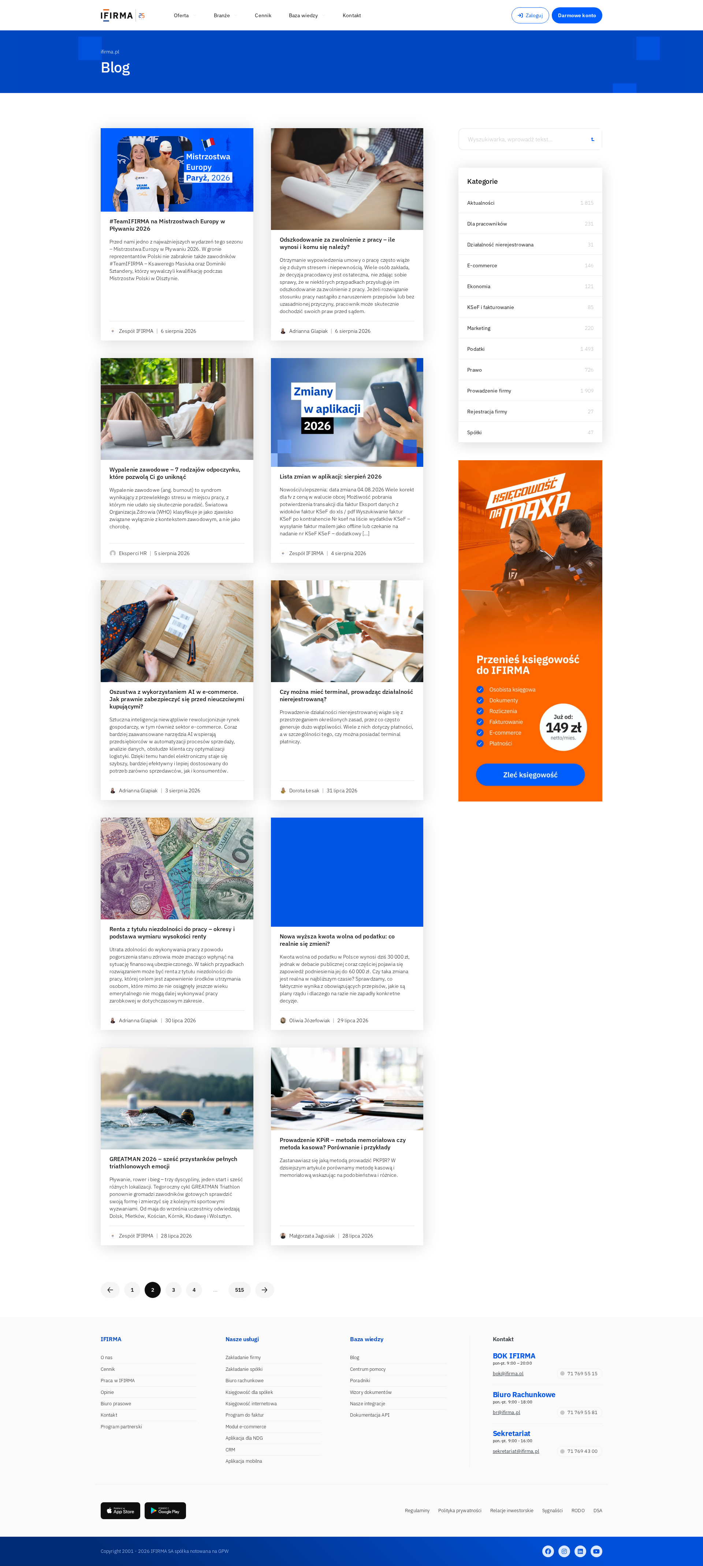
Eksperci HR (133, 553)
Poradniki (360, 1380)
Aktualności (481, 203)
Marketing (478, 328)
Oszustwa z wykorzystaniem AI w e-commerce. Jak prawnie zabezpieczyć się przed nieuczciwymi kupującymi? (176, 699)
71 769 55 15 (583, 1373)
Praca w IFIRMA (118, 1380)
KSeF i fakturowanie (490, 307)
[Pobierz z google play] (165, 1510)
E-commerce (482, 265)
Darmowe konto (577, 15)
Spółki (474, 432)
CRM (230, 1450)
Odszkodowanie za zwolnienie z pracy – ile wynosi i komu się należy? (337, 243)
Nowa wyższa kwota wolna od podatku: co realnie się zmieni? (337, 940)
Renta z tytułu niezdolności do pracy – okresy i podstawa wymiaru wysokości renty (172, 932)
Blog (354, 1357)
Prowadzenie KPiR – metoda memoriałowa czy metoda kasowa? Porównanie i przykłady (343, 1143)
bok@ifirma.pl (508, 1373)
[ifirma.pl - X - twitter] (564, 1551)
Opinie (107, 1392)
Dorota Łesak (304, 790)
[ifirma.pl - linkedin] (580, 1551)
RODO (578, 1510)
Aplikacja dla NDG (244, 1438)
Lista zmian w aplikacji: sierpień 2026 (331, 476)
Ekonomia (478, 286)
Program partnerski (121, 1427)
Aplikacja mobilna (244, 1461)
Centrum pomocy (368, 1369)
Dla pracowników (487, 223)
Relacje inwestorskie (511, 1510)
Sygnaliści (552, 1510)
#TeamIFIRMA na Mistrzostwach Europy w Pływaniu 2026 (167, 224)
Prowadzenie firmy (489, 390)
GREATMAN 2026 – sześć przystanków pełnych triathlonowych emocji (173, 1162)
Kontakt (109, 1415)
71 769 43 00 (583, 1451)
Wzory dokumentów (371, 1392)
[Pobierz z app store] (120, 1510)
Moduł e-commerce (246, 1427)
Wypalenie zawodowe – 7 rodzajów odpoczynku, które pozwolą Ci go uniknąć (175, 473)
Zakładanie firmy (243, 1357)
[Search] (592, 139)
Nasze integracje (367, 1404)
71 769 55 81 (583, 1412)
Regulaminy (417, 1510)
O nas (107, 1357)
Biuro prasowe (116, 1404)
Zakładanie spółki (244, 1369)
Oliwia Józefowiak (309, 1020)
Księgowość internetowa (251, 1404)
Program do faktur (245, 1415)
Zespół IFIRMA (136, 331)
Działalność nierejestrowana (500, 244)
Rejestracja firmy (487, 411)
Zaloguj (534, 15)
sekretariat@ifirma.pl (516, 1451)
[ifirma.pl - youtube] (596, 1551)
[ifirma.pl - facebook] (548, 1551)
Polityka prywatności (459, 1510)
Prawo (474, 370)
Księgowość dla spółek (249, 1392)
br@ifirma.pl (506, 1412)
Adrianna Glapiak (308, 331)
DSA (598, 1510)
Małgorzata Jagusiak (312, 1235)
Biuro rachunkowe (245, 1380)
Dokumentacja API (370, 1415)
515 (239, 1290)
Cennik (108, 1369)
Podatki (476, 349)
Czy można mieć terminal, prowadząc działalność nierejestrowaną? (346, 695)
